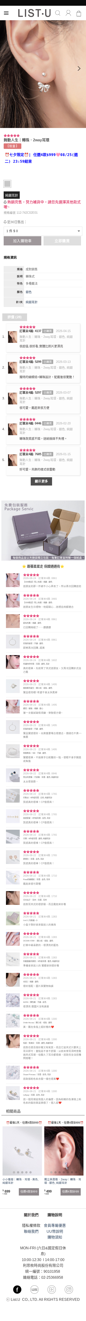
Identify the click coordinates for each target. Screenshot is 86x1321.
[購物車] (79, 13)
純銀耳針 (11, 195)
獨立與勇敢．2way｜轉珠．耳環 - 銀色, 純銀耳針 (62, 1181)
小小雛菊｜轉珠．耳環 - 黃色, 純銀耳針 (21, 1181)
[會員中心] (68, 13)
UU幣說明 (55, 1231)
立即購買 (62, 241)
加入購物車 (22, 241)
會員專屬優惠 (55, 1225)
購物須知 (54, 1237)
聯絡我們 (31, 1231)
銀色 (29, 292)
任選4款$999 (28, 1191)
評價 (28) (15, 317)
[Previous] (7, 68)
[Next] (78, 68)
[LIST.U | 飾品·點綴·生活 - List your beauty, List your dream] (34, 13)
